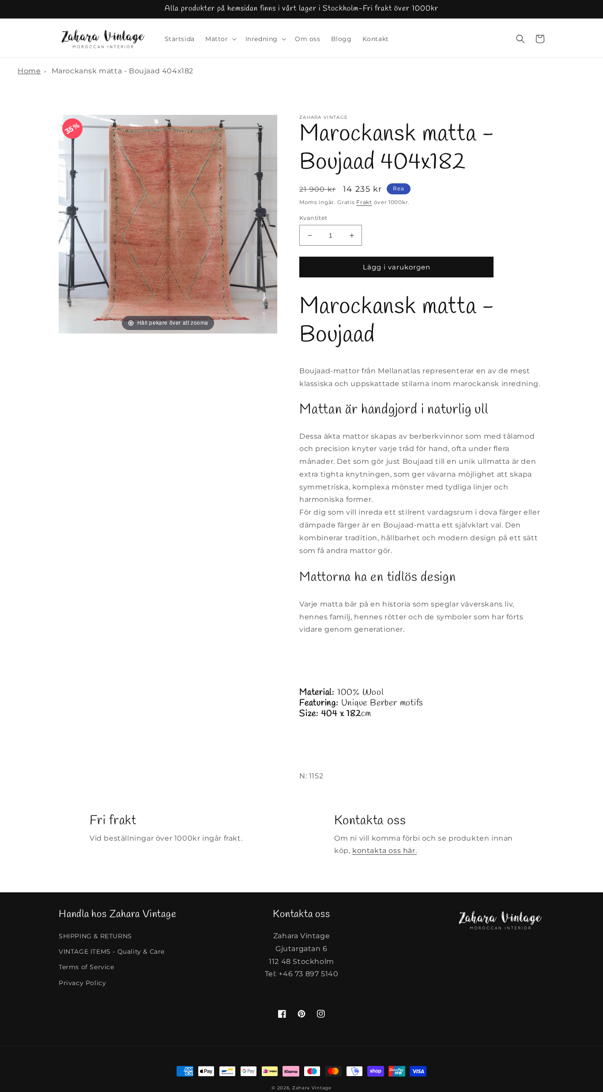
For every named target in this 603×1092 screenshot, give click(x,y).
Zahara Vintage (312, 1088)
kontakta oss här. (384, 850)
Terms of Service (86, 967)
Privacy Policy (82, 983)
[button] (220, 39)
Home (29, 71)
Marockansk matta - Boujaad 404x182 (122, 71)
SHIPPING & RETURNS (95, 936)
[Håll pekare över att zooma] (168, 224)
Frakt (364, 202)
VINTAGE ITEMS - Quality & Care (112, 952)
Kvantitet (313, 217)
